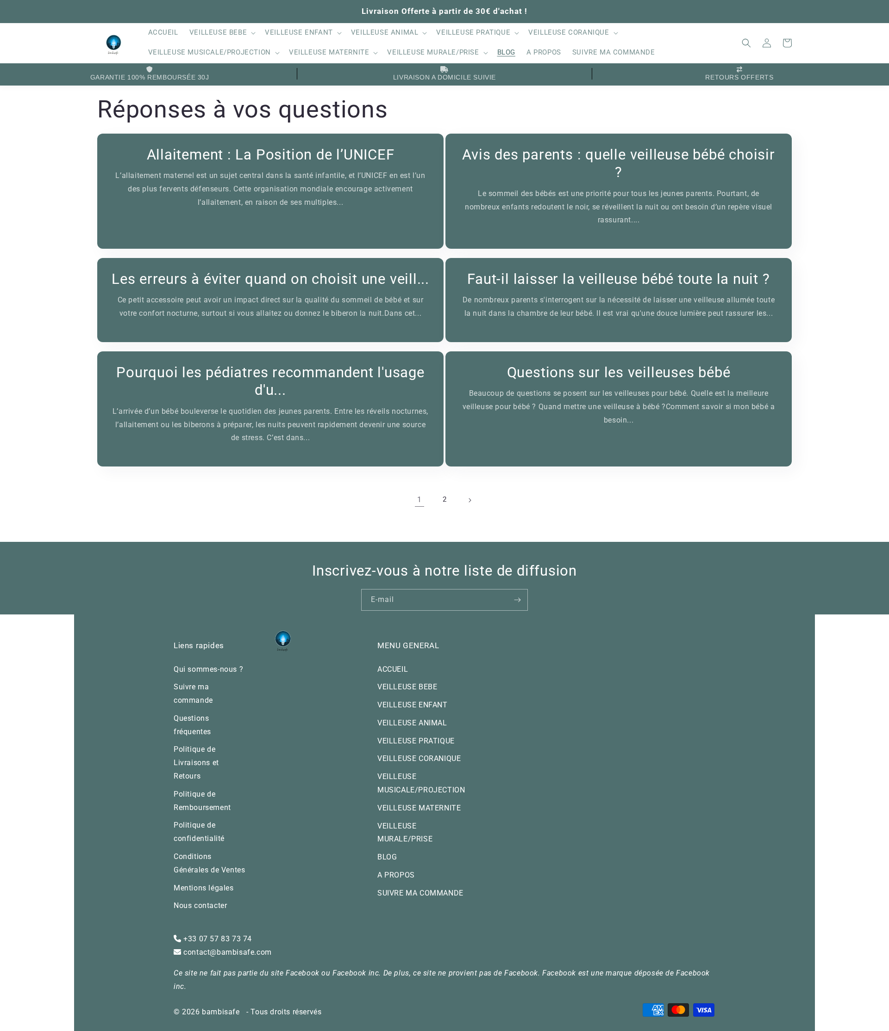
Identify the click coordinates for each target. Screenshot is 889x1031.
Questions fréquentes (192, 725)
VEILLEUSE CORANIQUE (419, 758)
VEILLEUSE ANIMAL (412, 722)
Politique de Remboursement (202, 801)
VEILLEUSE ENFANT (412, 704)
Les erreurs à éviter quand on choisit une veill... (270, 279)
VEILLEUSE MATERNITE (419, 808)
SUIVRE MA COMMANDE (420, 893)
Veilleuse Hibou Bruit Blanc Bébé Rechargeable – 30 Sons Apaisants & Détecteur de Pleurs (126, 986)
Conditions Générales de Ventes (209, 863)
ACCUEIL (392, 669)
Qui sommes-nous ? (208, 669)
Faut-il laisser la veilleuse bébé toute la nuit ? (618, 279)
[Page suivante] (469, 500)
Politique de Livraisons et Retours (196, 762)
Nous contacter (200, 905)
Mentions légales (204, 888)
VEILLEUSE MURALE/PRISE (404, 833)
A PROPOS (396, 875)
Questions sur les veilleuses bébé (619, 372)
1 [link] (419, 499)
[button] (221, 33)
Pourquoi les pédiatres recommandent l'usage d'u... (270, 381)
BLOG (387, 857)
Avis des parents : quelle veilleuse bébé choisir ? (618, 163)
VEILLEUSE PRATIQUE (416, 740)
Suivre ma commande (193, 693)
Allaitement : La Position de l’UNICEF (270, 154)
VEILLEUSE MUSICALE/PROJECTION (421, 783)
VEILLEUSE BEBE (407, 686)
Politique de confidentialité (199, 832)
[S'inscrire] (517, 600)
